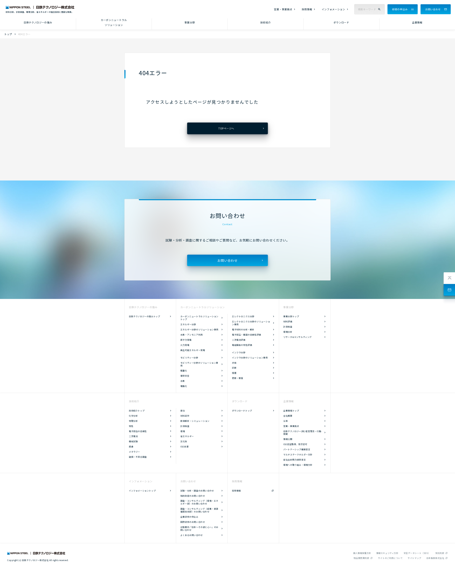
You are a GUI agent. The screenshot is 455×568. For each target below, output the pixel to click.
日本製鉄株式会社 (435, 557)
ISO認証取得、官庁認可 (295, 444)
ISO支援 (184, 446)
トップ (8, 34)
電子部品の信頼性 (138, 431)
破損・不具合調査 (138, 456)
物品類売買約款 (361, 557)
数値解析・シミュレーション (195, 420)
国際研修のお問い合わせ (192, 521)
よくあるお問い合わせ (191, 535)
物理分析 (133, 420)
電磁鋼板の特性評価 (242, 344)
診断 (234, 367)
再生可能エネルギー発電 (192, 350)
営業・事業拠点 (283, 9)
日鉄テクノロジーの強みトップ (144, 316)
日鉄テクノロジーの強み (38, 22)
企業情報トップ (291, 410)
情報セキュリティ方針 (387, 552)
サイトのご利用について (390, 557)
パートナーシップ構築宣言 (296, 449)
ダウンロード (341, 22)
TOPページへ (226, 128)
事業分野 (189, 22)
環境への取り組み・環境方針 (297, 464)
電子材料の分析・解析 (243, 329)
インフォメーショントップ (142, 490)
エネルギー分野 (188, 324)
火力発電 (184, 344)
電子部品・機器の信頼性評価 (246, 334)
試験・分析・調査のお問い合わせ (197, 490)
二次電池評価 (238, 339)
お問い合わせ (433, 9)
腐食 (131, 446)
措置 (234, 372)
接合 (182, 410)
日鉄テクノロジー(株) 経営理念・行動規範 (302, 433)
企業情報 (417, 22)
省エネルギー (187, 436)
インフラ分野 (238, 352)
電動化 (183, 385)
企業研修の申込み (189, 516)
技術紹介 (265, 22)
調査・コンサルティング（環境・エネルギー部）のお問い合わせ (199, 502)
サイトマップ (414, 557)
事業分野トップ (291, 316)
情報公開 (287, 438)
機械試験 (133, 441)
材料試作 (184, 415)
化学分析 (133, 415)
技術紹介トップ (136, 410)
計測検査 (287, 326)
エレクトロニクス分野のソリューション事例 (251, 323)
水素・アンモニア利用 (191, 334)
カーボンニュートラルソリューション (114, 22)
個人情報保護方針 (362, 552)
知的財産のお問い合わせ (192, 495)
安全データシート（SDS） (417, 552)
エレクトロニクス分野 (243, 316)
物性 (131, 426)
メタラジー (134, 451)
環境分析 (287, 331)
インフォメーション (333, 9)
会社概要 (287, 415)
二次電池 (133, 436)
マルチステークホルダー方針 (297, 454)
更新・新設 (237, 377)
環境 (182, 431)
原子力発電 (186, 339)
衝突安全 (184, 375)
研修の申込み (400, 9)
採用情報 (307, 9)
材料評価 (287, 321)
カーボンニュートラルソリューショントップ (199, 318)
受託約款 (439, 552)
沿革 (285, 420)
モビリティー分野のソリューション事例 (199, 364)
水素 (182, 380)
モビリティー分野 (189, 357)
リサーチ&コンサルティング (297, 336)
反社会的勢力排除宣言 (294, 459)
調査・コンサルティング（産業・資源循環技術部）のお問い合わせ (199, 510)
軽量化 (183, 370)
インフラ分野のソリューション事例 (250, 357)
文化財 (183, 441)
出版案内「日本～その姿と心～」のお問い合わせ (199, 528)
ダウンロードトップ (242, 410)
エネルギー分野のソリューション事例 (199, 329)
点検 (234, 362)
